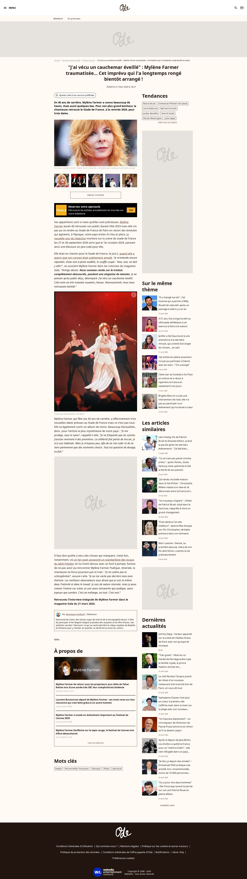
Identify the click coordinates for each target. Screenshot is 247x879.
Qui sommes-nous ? (106, 846)
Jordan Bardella (150, 113)
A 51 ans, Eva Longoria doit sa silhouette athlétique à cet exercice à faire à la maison (175, 322)
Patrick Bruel (149, 103)
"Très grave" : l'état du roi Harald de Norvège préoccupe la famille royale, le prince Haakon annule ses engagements (175, 663)
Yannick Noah (167, 113)
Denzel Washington (152, 118)
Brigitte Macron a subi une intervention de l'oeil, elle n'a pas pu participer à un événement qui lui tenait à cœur (176, 401)
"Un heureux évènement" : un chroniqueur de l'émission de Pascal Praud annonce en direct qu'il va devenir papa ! (176, 724)
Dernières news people (71, 60)
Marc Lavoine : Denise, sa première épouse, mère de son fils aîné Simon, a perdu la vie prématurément (175, 549)
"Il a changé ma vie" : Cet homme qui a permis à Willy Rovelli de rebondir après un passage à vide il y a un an (174, 303)
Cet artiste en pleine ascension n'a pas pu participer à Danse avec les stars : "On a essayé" (175, 361)
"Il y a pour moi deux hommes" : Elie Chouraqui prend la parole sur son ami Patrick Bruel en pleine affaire (176, 788)
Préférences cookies (123, 858)
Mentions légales (129, 846)
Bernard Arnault (168, 108)
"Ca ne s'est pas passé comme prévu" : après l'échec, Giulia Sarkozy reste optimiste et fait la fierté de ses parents (175, 464)
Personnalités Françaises (77, 768)
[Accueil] (125, 8)
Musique (96, 768)
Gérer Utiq (178, 852)
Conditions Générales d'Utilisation (74, 846)
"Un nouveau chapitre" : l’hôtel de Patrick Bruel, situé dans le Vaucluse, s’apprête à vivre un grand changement (175, 506)
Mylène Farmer (89, 60)
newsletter (242, 8)
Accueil (57, 60)
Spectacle (116, 768)
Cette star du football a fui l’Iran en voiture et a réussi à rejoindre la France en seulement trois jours (176, 380)
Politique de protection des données (80, 852)
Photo (106, 768)
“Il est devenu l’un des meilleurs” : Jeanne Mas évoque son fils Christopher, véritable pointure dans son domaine (175, 527)
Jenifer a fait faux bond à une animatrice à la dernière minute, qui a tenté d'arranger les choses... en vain (175, 341)
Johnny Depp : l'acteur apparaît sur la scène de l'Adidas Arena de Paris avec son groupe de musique (175, 639)
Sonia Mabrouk (150, 108)
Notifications (162, 852)
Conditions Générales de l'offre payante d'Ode (128, 852)
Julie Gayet (170, 118)
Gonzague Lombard (75, 614)
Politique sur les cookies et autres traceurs (165, 846)
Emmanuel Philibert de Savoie (173, 103)
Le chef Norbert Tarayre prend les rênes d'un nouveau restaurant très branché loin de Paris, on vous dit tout (175, 682)
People (58, 768)
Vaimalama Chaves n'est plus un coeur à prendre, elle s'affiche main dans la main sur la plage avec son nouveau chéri (175, 705)
